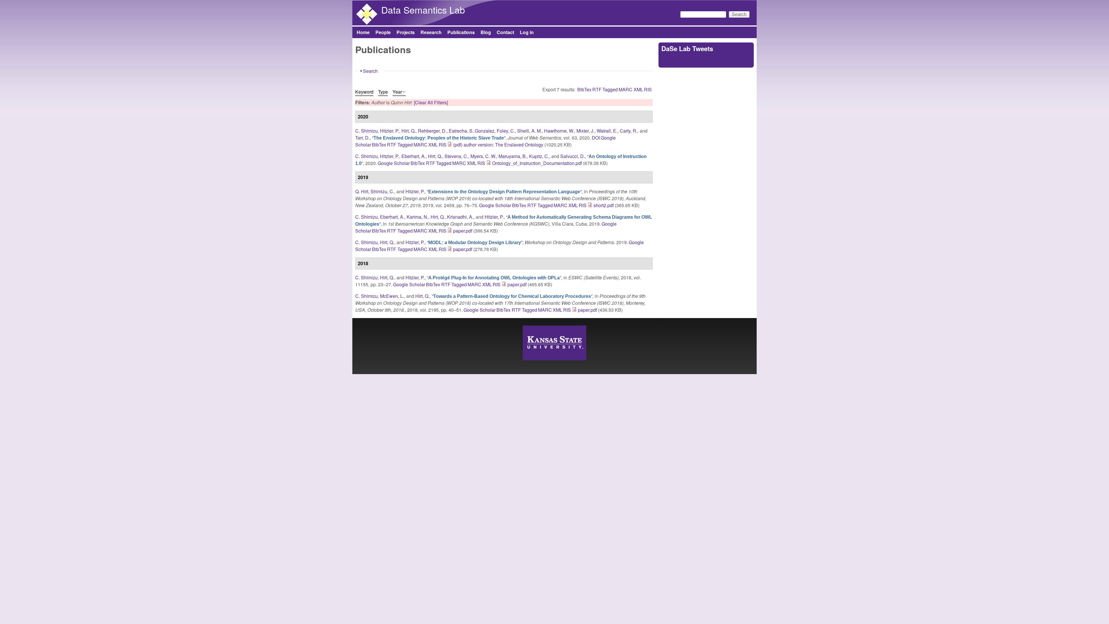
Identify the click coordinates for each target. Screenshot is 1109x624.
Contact (505, 32)
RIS (648, 89)
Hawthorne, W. (559, 130)
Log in (527, 32)
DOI (596, 137)
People (383, 32)
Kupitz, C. (539, 156)
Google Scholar (394, 163)
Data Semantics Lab (423, 9)
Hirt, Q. (408, 130)
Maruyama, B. (512, 156)
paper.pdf (462, 230)
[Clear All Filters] (431, 102)
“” (438, 137)
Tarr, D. (362, 137)
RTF (597, 89)
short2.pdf (603, 205)
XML (638, 89)
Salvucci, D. (572, 156)
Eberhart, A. (413, 156)
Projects (406, 32)
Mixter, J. (585, 130)
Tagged (610, 89)
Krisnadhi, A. (460, 216)
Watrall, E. (607, 130)
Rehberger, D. (432, 130)
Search (370, 71)
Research (431, 32)
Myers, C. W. (483, 156)
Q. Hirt (361, 191)
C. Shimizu (366, 130)
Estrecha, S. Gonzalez (471, 130)
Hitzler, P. (389, 130)
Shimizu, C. (382, 191)
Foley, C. (506, 130)
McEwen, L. (392, 296)
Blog (486, 32)
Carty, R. (628, 130)
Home (363, 32)
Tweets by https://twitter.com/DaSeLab (700, 61)
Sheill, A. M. (529, 130)
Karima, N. (417, 216)
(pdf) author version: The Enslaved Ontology (498, 144)
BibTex (584, 89)
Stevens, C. (456, 156)
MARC (625, 89)
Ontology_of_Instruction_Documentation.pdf (537, 163)
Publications (461, 32)
